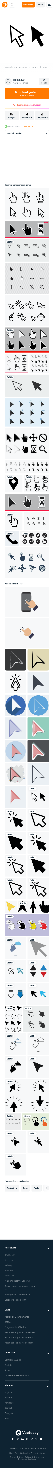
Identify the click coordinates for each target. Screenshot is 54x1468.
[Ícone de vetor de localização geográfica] (13, 502)
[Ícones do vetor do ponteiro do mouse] (26, 308)
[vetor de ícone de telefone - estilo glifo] (38, 576)
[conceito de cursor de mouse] (26, 431)
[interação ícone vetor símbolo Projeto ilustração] (15, 762)
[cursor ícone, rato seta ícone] (15, 1037)
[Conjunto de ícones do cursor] (26, 276)
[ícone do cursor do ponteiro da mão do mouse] (13, 559)
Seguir (44, 83)
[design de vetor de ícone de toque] (26, 689)
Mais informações (14, 131)
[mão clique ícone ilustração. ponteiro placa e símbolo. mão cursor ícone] (26, 1233)
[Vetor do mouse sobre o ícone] (26, 201)
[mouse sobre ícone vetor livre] (17, 578)
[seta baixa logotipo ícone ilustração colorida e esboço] (15, 1348)
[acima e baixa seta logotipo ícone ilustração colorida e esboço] (15, 1325)
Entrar (40, 4)
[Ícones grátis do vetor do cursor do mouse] (26, 619)
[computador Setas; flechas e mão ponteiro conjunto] (20, 1215)
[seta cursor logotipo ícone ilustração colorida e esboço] (15, 1302)
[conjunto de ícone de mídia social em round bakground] (19, 595)
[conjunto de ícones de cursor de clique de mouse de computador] (26, 248)
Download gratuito (27, 93)
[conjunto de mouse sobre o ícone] (26, 462)
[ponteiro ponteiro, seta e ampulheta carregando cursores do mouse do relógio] (16, 361)
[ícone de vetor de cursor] (15, 1279)
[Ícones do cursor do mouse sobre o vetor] (17, 521)
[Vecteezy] (4, 4)
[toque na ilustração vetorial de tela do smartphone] (26, 659)
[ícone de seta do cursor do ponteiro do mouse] (15, 1014)
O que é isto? (28, 126)
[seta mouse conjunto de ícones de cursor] (14, 382)
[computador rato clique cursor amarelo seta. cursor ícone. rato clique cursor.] (33, 1192)
